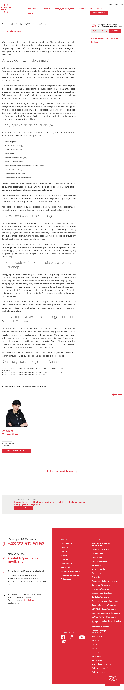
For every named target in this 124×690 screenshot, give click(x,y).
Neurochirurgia (98, 569)
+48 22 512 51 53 (116, 5)
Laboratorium (77, 502)
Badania (46, 9)
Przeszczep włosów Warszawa (105, 601)
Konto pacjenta (97, 8)
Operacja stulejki (99, 631)
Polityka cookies (68, 579)
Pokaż (115, 31)
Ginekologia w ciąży (100, 561)
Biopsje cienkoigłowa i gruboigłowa (101, 544)
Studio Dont (29, 600)
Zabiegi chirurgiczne (100, 549)
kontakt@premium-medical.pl (23, 560)
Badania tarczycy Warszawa (104, 605)
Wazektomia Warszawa (102, 627)
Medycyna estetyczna (64, 9)
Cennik (82, 9)
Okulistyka (96, 573)
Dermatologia (97, 553)
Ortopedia (96, 577)
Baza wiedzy (66, 563)
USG (61, 502)
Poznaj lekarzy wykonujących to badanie (105, 40)
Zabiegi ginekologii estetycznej (105, 581)
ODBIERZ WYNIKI (99, 13)
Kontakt (30, 14)
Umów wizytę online (113, 679)
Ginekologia (97, 557)
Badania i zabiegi (43, 502)
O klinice (64, 559)
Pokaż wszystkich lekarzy (62, 471)
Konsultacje (21, 502)
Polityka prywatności (70, 575)
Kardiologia (96, 565)
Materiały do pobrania (70, 571)
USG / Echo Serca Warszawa (104, 609)
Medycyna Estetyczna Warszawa (106, 613)
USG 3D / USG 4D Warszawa (104, 617)
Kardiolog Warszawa (100, 597)
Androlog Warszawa (100, 589)
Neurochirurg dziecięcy (102, 593)
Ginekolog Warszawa (101, 585)
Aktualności (66, 567)
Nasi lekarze (32, 9)
